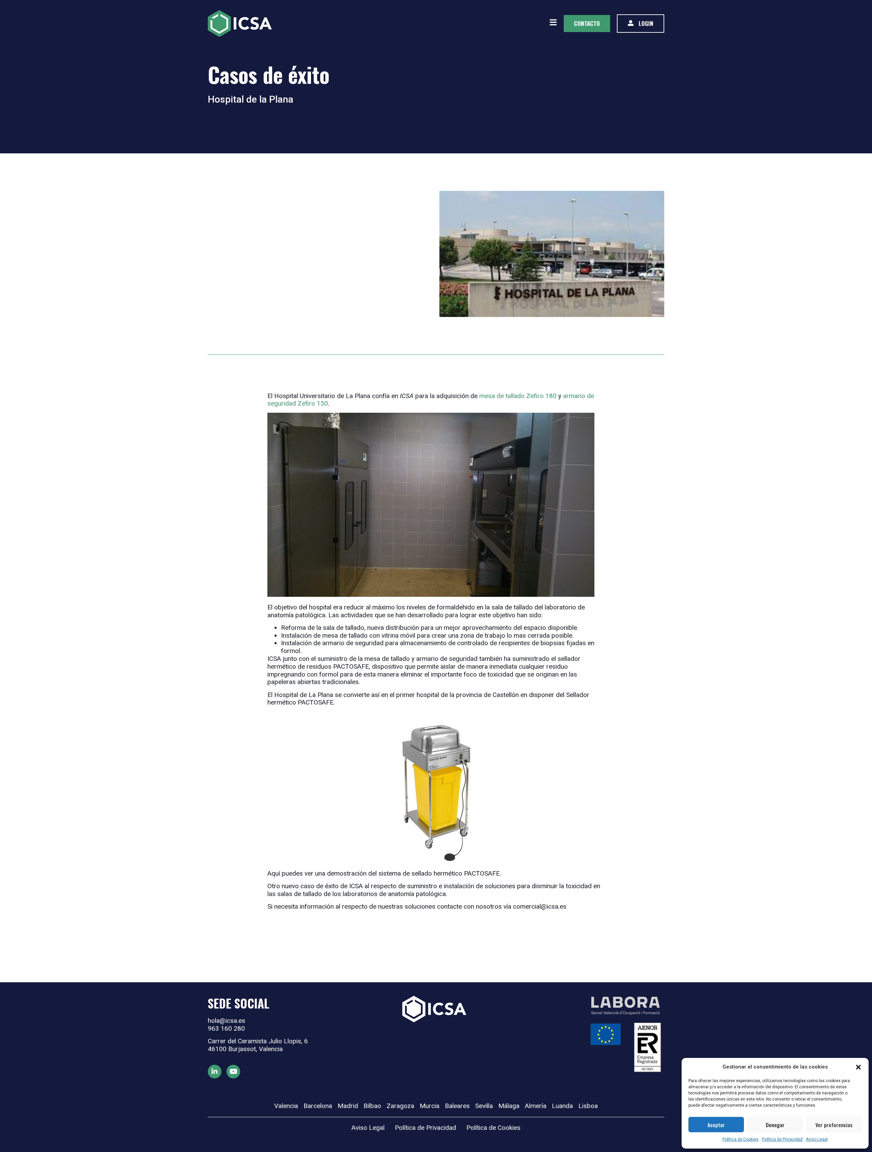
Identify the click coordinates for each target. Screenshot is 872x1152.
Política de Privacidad (782, 1139)
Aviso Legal (817, 1139)
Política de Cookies (740, 1139)
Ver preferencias (834, 1124)
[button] (858, 1067)
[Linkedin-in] (214, 1071)
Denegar (775, 1124)
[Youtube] (233, 1071)
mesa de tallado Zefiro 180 (518, 396)
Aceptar (716, 1124)
